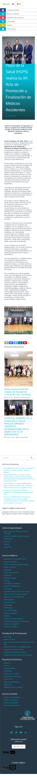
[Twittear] (16, 342)
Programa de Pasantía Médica (14, 650)
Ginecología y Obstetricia (12, 583)
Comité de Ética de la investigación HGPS (17, 647)
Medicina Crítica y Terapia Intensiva (15, 594)
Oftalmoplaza (8, 539)
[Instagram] (25, 732)
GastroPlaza (8, 547)
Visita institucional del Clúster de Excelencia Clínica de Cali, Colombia (17, 391)
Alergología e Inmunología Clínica (15, 559)
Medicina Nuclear (9, 602)
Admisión (7, 663)
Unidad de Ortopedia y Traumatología (16, 621)
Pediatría (6, 616)
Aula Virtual (7, 637)
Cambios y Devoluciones (12, 697)
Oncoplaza (7, 541)
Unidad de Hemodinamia (12, 586)
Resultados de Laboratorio (12, 676)
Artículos (6, 666)
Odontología (8, 605)
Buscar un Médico (10, 668)
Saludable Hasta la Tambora (13, 687)
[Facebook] (11, 732)
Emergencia (7, 575)
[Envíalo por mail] (6, 342)
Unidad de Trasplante (11, 627)
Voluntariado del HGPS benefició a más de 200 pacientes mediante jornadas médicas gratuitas (19, 470)
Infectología (8, 589)
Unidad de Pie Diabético (12, 624)
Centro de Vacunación (11, 572)
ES (20, 4)
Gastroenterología (10, 578)
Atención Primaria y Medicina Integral (16, 564)
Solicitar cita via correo (11, 674)
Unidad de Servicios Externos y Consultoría (18, 655)
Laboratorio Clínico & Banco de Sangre (17, 591)
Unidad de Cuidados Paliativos (14, 619)
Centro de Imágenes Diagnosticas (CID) (17, 536)
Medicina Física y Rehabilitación (14, 597)
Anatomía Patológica (11, 562)
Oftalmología (8, 608)
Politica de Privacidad (11, 700)
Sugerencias (8, 684)
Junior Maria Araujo (22, 437)
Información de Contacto (12, 705)
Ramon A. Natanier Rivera (23, 397)
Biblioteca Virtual (9, 639)
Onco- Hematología (10, 610)
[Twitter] (16, 732)
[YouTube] (21, 732)
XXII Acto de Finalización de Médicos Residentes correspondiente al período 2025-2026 (19, 492)
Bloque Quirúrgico (10, 567)
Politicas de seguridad (11, 703)
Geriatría (6, 581)
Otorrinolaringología (10, 613)
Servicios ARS (8, 679)
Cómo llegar (8, 671)
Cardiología (7, 570)
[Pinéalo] (25, 342)
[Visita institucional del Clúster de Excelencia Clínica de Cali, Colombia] (18, 368)
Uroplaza (7, 544)
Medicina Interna (9, 600)
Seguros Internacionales (12, 682)
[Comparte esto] (11, 342)
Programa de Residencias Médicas (15, 652)
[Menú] (13, 4)
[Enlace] (6, 4)
